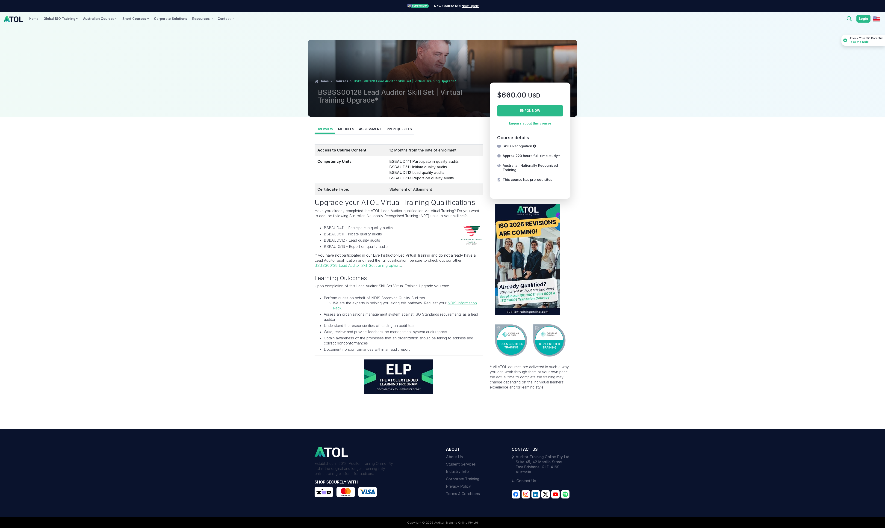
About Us (454, 456)
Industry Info (457, 471)
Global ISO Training (60, 19)
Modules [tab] (346, 129)
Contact (225, 19)
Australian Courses (99, 19)
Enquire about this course (530, 123)
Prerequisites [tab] (399, 129)
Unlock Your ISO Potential (866, 40)
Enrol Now (530, 111)
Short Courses (134, 19)
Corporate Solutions (170, 19)
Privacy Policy (458, 486)
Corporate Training (462, 479)
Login (863, 19)
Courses (341, 81)
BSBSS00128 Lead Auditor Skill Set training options (358, 265)
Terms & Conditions (463, 493)
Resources (201, 19)
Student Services (461, 464)
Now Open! (470, 6)
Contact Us (526, 480)
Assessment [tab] (370, 129)
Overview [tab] (324, 129)
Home (33, 19)
